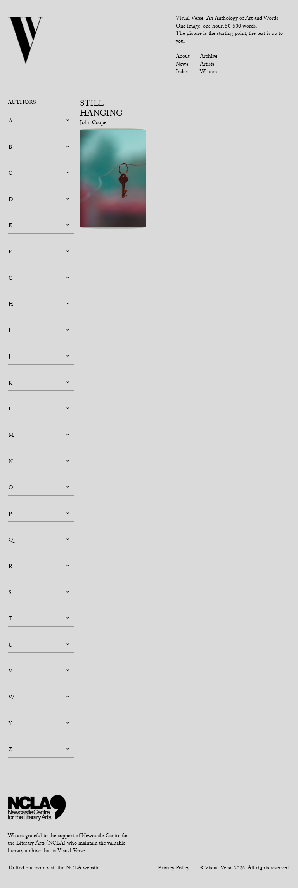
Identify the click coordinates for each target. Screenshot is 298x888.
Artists (207, 64)
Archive (208, 57)
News (182, 64)
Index (182, 72)
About (182, 57)
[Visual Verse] (26, 41)
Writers (208, 72)
